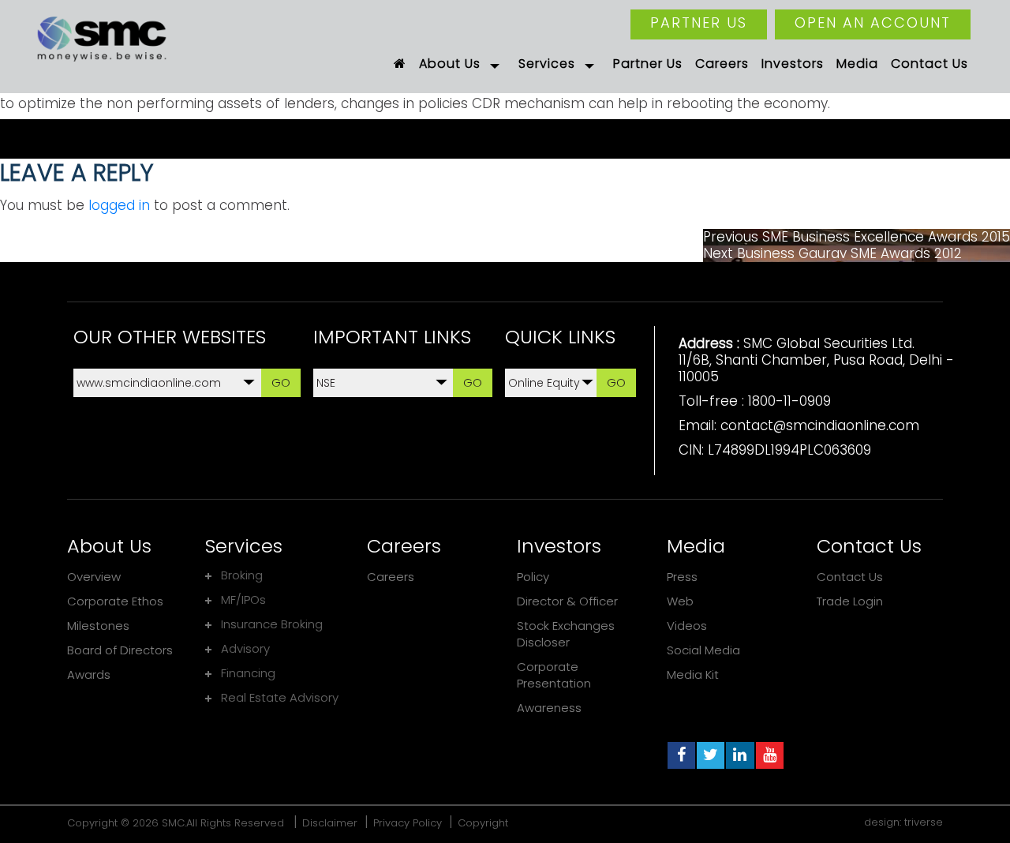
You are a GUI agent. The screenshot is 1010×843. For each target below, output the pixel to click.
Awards (88, 674)
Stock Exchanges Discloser (566, 633)
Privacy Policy (407, 822)
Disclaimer (329, 822)
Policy (533, 576)
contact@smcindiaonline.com (819, 425)
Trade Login (850, 601)
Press (682, 576)
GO (280, 382)
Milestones (98, 625)
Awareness (549, 707)
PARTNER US (698, 22)
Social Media (703, 650)
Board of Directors (120, 650)
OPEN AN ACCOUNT (873, 22)
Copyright (483, 822)
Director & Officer (567, 601)
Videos (687, 625)
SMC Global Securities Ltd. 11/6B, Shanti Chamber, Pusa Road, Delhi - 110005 (816, 360)
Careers (390, 576)
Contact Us (850, 576)
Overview (94, 576)
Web (680, 601)
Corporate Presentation (554, 674)
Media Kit (693, 674)
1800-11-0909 (789, 401)
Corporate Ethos (115, 601)
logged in (119, 205)
